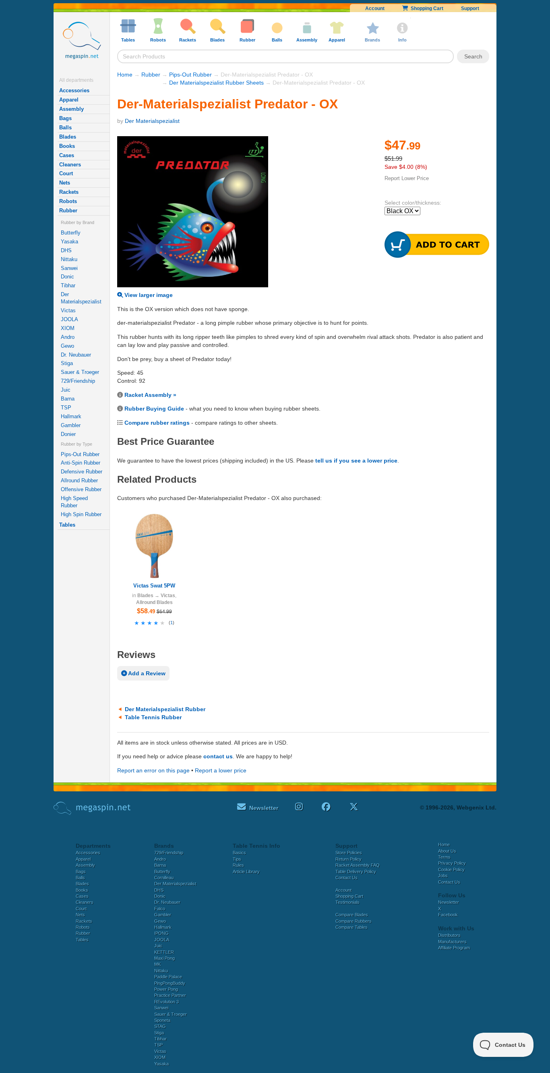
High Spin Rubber (81, 514)
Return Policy (348, 859)
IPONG (161, 933)
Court (66, 173)
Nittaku (69, 259)
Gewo (67, 346)
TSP (66, 408)
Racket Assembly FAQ (357, 865)
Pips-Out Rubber (80, 454)
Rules (238, 865)
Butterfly (71, 233)
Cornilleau (164, 877)
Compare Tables (351, 927)
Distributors (449, 935)
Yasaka (69, 242)
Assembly (71, 109)
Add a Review (146, 673)
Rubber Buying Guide (154, 408)
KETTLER (164, 952)
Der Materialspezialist (81, 298)
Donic (67, 277)
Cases (66, 155)
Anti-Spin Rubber (80, 463)
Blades (67, 137)
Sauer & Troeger (80, 372)
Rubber (68, 211)
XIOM (67, 328)
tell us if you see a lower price (356, 460)
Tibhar (68, 285)
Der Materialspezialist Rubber (165, 709)
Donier (68, 434)
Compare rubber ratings (157, 422)
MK (157, 964)
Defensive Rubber (81, 472)
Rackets (69, 192)
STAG (160, 1026)
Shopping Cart (425, 8)
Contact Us (346, 877)
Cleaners (70, 165)
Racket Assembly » (150, 395)
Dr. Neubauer (76, 355)
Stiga (67, 363)
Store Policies (348, 852)
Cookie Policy (451, 869)
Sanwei (69, 268)
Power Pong (166, 989)
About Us (447, 851)
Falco (159, 908)
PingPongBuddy (169, 983)
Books (67, 146)
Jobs (443, 875)
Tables (67, 525)
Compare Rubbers (353, 921)
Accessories (74, 90)
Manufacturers (452, 941)
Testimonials (347, 902)
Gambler (71, 425)
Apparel (69, 100)
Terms (444, 857)
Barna (67, 399)
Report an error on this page (153, 770)
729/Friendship (78, 381)
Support (470, 8)
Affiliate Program (454, 947)
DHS (66, 250)
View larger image (148, 295)
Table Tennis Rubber (153, 717)
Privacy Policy (452, 863)
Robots (68, 201)
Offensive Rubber (81, 489)
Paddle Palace (168, 976)
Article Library (246, 871)
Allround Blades (154, 602)
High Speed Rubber (74, 501)
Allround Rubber (79, 480)
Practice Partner (170, 995)
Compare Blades (351, 914)
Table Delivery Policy (355, 871)
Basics (239, 852)
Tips (237, 859)
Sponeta (162, 1020)
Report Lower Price (407, 178)
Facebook (448, 914)
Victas (68, 310)
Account (375, 8)
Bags (65, 118)
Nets (64, 183)
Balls (65, 128)
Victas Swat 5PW (154, 586)
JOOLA (69, 319)
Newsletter (448, 902)
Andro (67, 337)
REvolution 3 (166, 1001)
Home (124, 74)
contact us (218, 756)
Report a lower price (220, 770)
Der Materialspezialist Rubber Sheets (216, 82)
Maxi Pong (164, 958)
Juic (65, 390)
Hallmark (71, 416)
